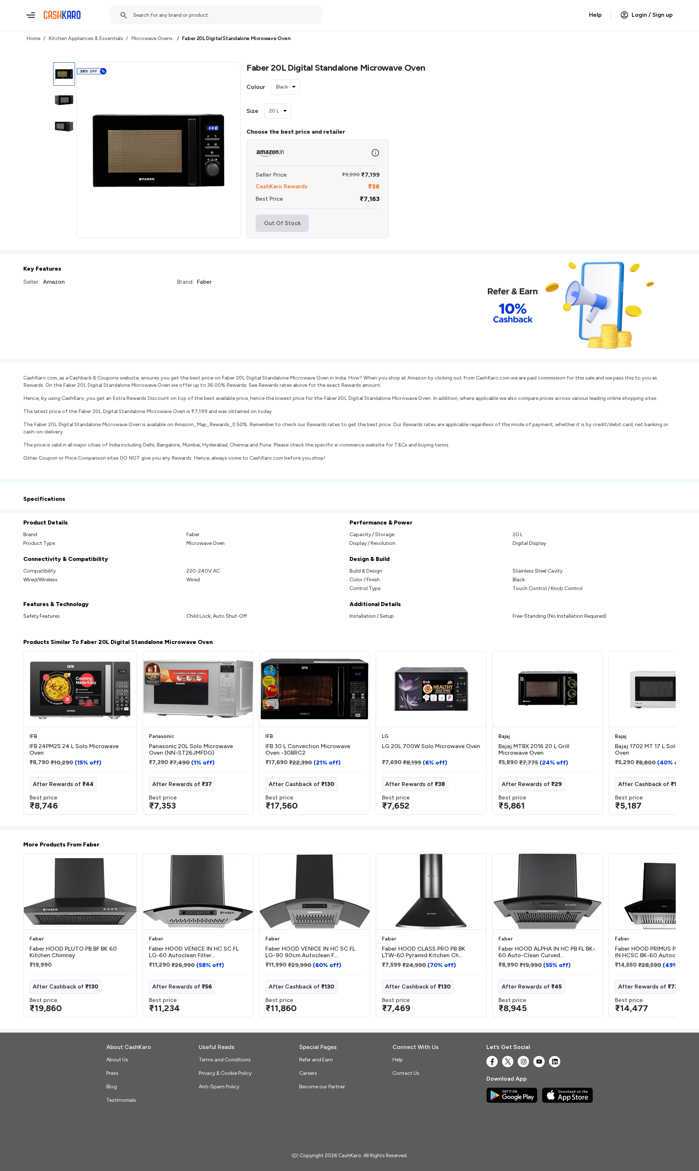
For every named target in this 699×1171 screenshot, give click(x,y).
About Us (117, 1060)
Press (112, 1073)
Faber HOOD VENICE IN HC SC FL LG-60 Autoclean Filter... (194, 952)
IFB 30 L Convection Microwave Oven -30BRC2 (307, 749)
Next (655, 736)
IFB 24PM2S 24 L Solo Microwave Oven (74, 749)
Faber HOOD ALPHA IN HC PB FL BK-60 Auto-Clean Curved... (546, 952)
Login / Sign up (652, 14)
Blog (111, 1087)
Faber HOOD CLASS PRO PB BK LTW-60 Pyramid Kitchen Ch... (423, 952)
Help (595, 14)
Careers (308, 1073)
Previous (38, 736)
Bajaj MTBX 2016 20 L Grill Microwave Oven (533, 749)
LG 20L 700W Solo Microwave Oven (431, 746)
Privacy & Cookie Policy (225, 1073)
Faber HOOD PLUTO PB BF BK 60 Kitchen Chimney (73, 952)
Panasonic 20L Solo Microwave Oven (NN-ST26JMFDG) (191, 749)
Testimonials (121, 1100)
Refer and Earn (316, 1060)
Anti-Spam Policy (219, 1087)
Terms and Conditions (225, 1060)
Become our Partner (322, 1087)
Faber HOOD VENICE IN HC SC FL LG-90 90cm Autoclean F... (310, 952)
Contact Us (405, 1073)
